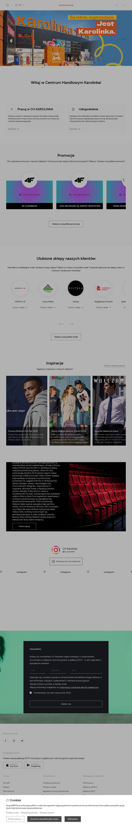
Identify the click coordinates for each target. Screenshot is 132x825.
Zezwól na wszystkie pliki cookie (44, 819)
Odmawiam (73, 819)
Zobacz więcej (14, 819)
